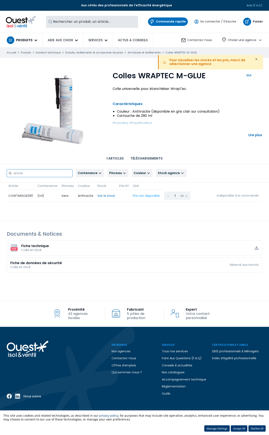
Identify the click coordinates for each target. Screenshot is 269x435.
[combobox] (92, 22)
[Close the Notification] (256, 59)
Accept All (239, 428)
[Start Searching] (50, 22)
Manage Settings (217, 428)
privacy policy (108, 416)
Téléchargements (147, 158)
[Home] (21, 22)
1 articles (115, 158)
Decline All (257, 428)
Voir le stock (106, 196)
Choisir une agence (242, 40)
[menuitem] (133, 40)
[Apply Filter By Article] (10, 173)
